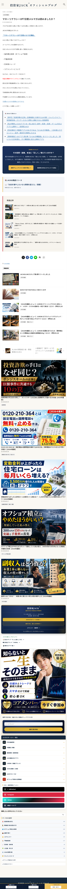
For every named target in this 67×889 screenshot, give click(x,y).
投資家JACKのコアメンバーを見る (46, 168)
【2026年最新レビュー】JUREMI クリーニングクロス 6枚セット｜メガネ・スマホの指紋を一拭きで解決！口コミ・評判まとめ (38, 234)
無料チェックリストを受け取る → (21, 168)
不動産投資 (33, 840)
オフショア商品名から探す (9, 860)
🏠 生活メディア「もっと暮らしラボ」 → (13, 639)
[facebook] (27, 257)
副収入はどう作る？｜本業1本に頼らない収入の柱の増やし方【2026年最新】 (35, 205)
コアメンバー (33, 837)
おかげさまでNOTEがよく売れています (33, 290)
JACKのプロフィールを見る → (33, 619)
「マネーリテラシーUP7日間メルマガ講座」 (19, 35)
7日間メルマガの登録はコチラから (13, 101)
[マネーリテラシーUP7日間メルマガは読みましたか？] (31, 257)
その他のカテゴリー (8, 864)
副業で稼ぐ (33, 833)
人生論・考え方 (33, 848)
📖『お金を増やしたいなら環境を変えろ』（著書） (23, 184)
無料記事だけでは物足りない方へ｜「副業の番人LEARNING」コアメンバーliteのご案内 (37, 243)
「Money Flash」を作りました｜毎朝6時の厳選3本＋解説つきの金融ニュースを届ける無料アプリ (38, 224)
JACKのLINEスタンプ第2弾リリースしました (35, 274)
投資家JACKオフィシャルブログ (33, 5)
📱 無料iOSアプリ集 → (9, 645)
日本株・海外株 (33, 844)
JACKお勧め (7, 263)
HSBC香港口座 (33, 852)
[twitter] (23, 257)
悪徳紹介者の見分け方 (33, 825)
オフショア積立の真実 (33, 829)
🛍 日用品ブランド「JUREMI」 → (11, 642)
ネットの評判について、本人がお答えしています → (33, 631)
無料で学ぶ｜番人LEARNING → (33, 623)
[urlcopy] (43, 257)
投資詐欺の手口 (33, 821)
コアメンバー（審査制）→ (33, 628)
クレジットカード (33, 856)
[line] (35, 257)
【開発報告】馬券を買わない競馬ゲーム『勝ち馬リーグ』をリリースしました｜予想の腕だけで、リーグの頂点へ (38, 215)
